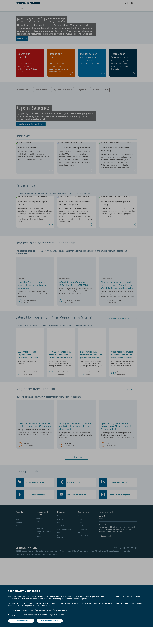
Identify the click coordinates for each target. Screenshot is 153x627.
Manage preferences (15, 615)
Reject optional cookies (49, 620)
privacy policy (20, 610)
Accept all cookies (21, 620)
